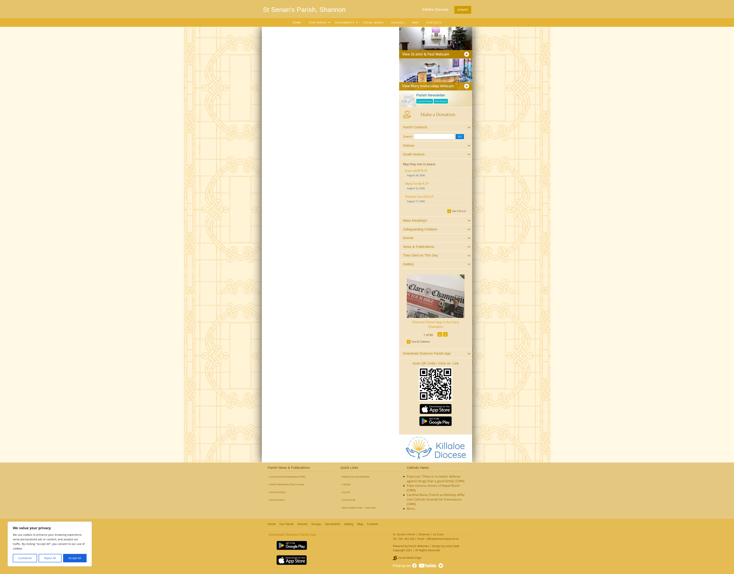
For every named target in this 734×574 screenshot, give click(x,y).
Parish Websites (418, 546)
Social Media (373, 22)
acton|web (452, 546)
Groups (316, 524)
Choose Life (348, 500)
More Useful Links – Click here (359, 507)
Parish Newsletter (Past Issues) (286, 484)
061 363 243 (406, 539)
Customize (25, 558)
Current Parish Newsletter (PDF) (287, 476)
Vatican (346, 484)
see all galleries (421, 341)
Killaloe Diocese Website (355, 476)
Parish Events (277, 500)
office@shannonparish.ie (443, 539)
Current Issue (424, 101)
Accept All (74, 558)
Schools (398, 22)
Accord (346, 492)
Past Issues (441, 101)
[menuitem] (297, 22)
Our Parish (317, 22)
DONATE (462, 9)
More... (412, 508)
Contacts (434, 22)
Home (296, 22)
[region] (50, 544)
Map (415, 22)
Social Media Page (409, 557)
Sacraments (344, 22)
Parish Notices (277, 492)
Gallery (348, 524)
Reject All (50, 558)
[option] (436, 301)
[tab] (435, 127)
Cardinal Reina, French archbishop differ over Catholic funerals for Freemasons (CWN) (436, 499)
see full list (459, 211)
